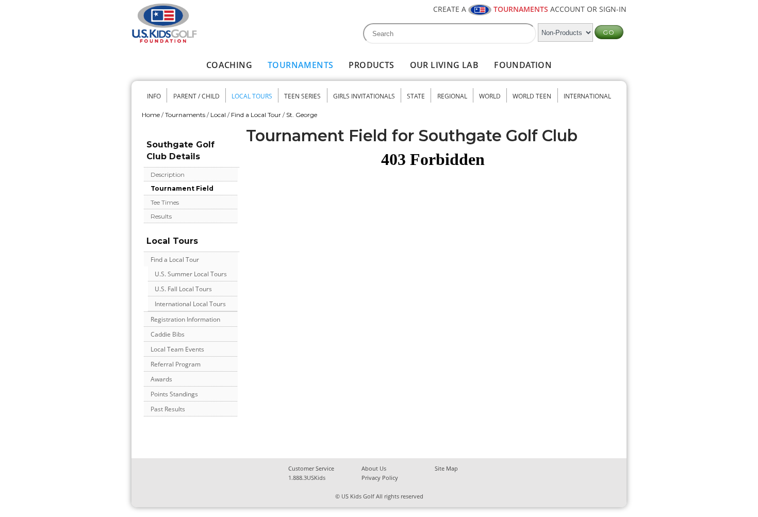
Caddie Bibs (168, 334)
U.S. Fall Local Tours (183, 289)
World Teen (532, 96)
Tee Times (165, 202)
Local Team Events (177, 349)
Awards (161, 379)
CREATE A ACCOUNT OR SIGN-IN (530, 9)
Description (168, 174)
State (416, 96)
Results (161, 216)
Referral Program (176, 364)
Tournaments (300, 65)
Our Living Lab (444, 65)
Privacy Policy (379, 477)
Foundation (523, 65)
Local (218, 115)
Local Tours (252, 96)
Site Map (446, 468)
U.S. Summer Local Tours (191, 274)
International (587, 96)
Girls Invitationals (364, 96)
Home (151, 115)
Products (371, 65)
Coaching (229, 65)
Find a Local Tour (256, 115)
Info (154, 96)
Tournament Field (182, 188)
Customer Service (311, 468)
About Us (373, 468)
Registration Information (185, 319)
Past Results (168, 409)
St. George (301, 115)
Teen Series (302, 96)
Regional (452, 96)
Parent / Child (196, 96)
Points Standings (174, 394)
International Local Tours (190, 303)
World (490, 96)
